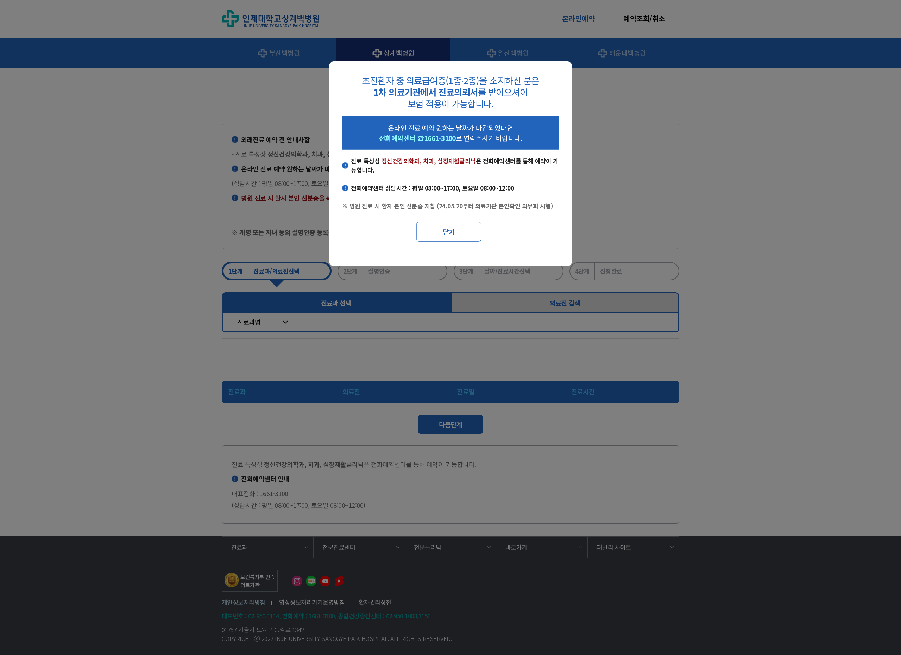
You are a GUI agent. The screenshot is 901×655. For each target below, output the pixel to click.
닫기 (449, 231)
